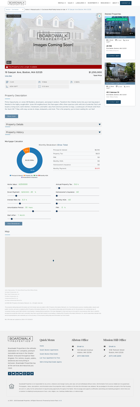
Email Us (80, 346)
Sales (70, 3)
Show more (11, 116)
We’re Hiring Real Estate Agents (51, 362)
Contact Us (125, 3)
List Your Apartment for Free (50, 358)
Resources (105, 3)
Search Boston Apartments (49, 350)
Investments (92, 3)
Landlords (80, 3)
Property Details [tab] (14, 124)
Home (42, 346)
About (114, 3)
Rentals (61, 3)
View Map (8, 76)
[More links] (99, 16)
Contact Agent (115, 55)
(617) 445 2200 (115, 356)
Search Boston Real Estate (49, 354)
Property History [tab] (15, 132)
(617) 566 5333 (83, 356)
